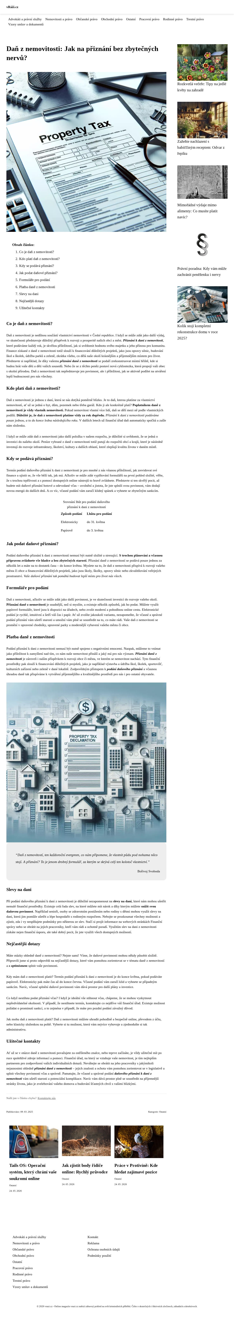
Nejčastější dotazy (31, 301)
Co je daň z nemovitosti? (36, 252)
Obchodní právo (111, 19)
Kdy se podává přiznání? (36, 266)
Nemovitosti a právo (58, 19)
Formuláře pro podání (34, 280)
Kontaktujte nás (47, 1098)
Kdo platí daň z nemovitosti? (39, 259)
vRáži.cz (12, 7)
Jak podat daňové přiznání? (38, 273)
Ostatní (131, 19)
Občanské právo (86, 19)
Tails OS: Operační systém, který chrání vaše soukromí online (33, 1172)
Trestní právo (195, 19)
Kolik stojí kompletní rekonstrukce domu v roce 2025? (197, 332)
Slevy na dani (28, 294)
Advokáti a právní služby (25, 19)
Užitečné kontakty (32, 308)
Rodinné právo (173, 19)
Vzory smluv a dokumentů (26, 24)
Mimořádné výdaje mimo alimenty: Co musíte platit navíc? (197, 211)
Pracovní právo (149, 19)
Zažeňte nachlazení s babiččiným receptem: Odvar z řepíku (200, 147)
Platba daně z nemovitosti (37, 287)
